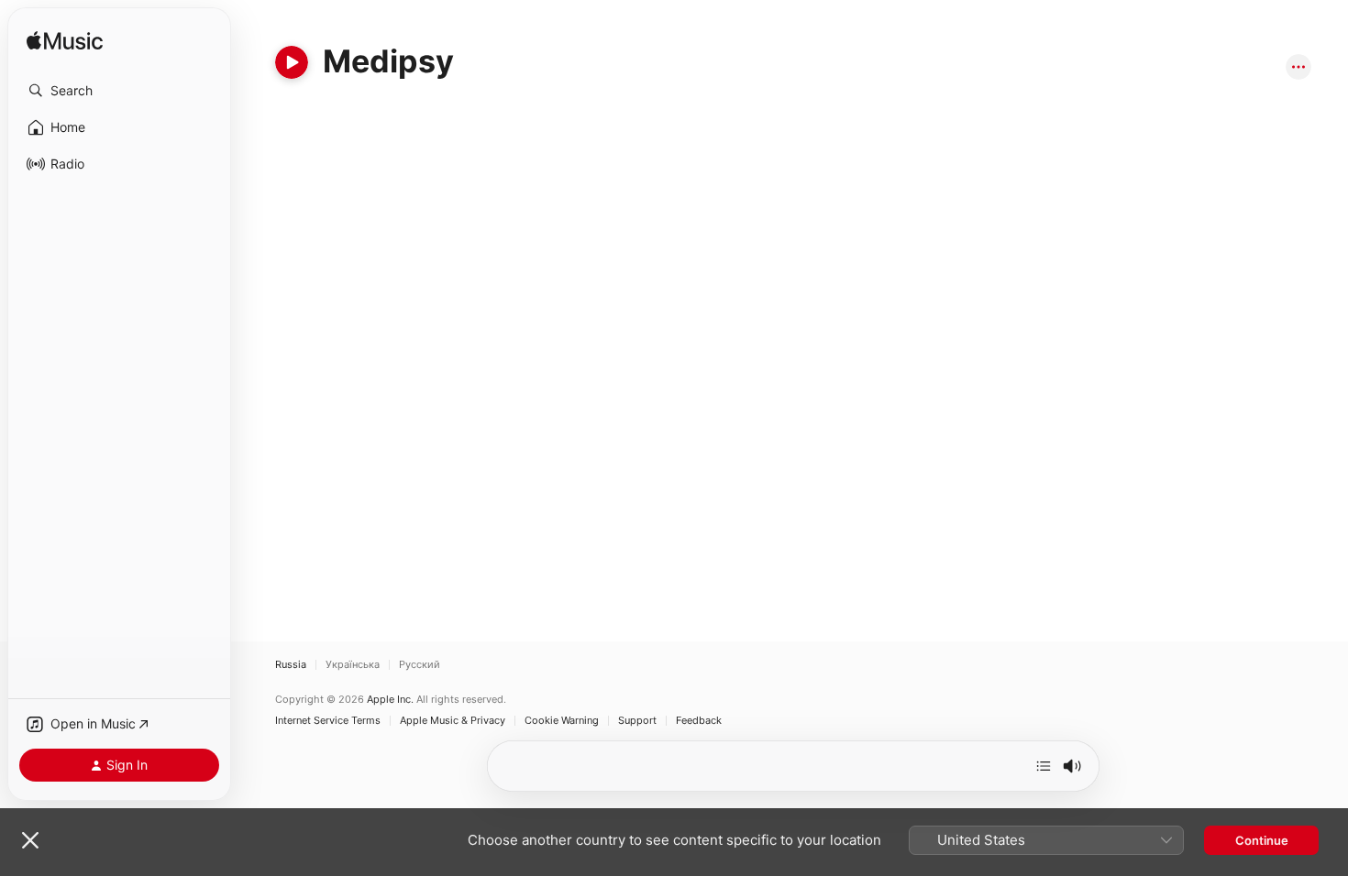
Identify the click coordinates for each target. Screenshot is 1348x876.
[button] (119, 90)
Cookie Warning (562, 721)
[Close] (30, 840)
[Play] (291, 62)
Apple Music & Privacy (452, 721)
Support (637, 721)
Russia (290, 665)
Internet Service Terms (328, 721)
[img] (65, 41)
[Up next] (1044, 766)
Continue (1261, 840)
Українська (353, 665)
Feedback (699, 721)
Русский (419, 665)
